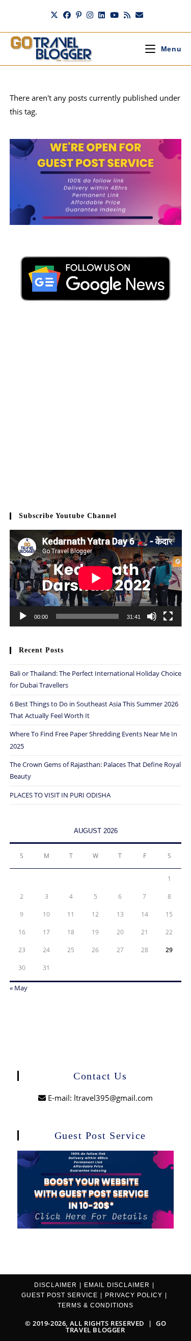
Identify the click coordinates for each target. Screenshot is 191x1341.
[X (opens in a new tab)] (54, 14)
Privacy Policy (133, 1295)
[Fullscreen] (168, 616)
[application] (96, 578)
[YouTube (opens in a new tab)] (114, 14)
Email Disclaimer (117, 1285)
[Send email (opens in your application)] (138, 14)
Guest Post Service (59, 1295)
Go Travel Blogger (116, 1326)
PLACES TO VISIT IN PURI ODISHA (60, 795)
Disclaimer (55, 1285)
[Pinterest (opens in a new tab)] (78, 14)
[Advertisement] (96, 412)
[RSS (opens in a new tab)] (127, 14)
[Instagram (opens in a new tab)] (90, 14)
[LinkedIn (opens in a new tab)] (101, 14)
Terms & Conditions (95, 1305)
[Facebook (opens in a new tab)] (67, 14)
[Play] (23, 616)
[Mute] (152, 616)
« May (19, 987)
